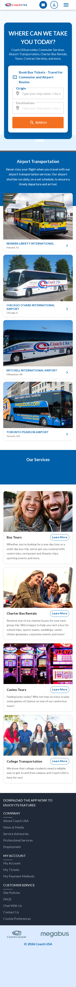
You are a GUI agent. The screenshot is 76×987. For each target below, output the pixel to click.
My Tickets (11, 870)
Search (41, 122)
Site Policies (11, 892)
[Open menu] (66, 5)
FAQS (7, 899)
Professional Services (18, 840)
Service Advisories (16, 834)
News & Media (13, 827)
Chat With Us (12, 905)
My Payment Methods (18, 876)
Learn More (59, 537)
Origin (21, 88)
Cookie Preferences (17, 918)
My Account (11, 863)
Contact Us (11, 912)
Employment (12, 847)
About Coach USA (16, 821)
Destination (25, 103)
